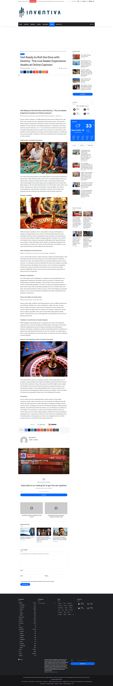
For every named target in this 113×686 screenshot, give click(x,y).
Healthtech (22, 639)
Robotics (22, 643)
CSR (22, 681)
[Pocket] (46, 72)
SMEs (21, 615)
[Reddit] (37, 72)
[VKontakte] (40, 72)
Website (46, 575)
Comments (90, 145)
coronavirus (69, 603)
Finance (21, 609)
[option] (43, 461)
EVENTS (20, 619)
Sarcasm (21, 627)
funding (70, 607)
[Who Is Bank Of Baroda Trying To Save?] (76, 56)
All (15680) (82, 94)
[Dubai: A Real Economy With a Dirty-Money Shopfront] (76, 80)
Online (22, 256)
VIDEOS (20, 655)
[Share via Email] (54, 430)
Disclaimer (57, 683)
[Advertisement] (56, 37)
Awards (61, 683)
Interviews (45, 24)
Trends (52, 24)
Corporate (22, 604)
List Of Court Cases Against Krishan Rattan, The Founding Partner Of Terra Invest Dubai (59, 538)
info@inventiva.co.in (54, 672)
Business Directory (67, 683)
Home (20, 24)
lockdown (60, 612)
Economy (22, 607)
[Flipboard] (52, 424)
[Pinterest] (34, 72)
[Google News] (41, 424)
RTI (19, 625)
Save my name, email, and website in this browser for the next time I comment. (37, 581)
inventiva (71, 609)
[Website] (29, 440)
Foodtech (22, 635)
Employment (21, 617)
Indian (66, 609)
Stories (39, 24)
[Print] (57, 430)
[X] (24, 72)
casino (38, 127)
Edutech (22, 631)
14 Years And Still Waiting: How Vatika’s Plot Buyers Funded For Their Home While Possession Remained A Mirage (86, 193)
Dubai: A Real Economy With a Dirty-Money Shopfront (86, 80)
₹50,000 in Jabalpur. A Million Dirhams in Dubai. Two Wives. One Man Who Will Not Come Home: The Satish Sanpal (86, 72)
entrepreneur (60, 607)
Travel (21, 647)
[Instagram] (37, 440)
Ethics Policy (42, 683)
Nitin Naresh (25, 68)
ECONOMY (71, 605)
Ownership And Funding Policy (76, 681)
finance (66, 607)
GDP (21, 611)
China (64, 603)
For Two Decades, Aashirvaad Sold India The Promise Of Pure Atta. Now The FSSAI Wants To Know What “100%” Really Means (87, 166)
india (62, 609)
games (47, 178)
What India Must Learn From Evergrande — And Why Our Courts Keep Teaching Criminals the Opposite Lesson (86, 63)
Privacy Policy (32, 681)
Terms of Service (39, 681)
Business (32, 24)
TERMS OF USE (66, 681)
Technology (22, 645)
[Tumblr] (31, 72)
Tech (20, 651)
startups (69, 614)
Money (21, 613)
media (65, 612)
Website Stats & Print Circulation (55, 681)
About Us (26, 681)
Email (21, 575)
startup (65, 614)
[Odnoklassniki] (43, 72)
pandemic (60, 614)
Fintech (21, 633)
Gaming (21, 637)
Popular (74, 145)
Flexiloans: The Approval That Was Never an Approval (27, 537)
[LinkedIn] (28, 72)
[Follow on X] (28, 68)
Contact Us (59, 24)
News (69, 612)
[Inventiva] (39, 12)
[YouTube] (36, 440)
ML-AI (21, 641)
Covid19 (65, 605)
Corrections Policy (50, 683)
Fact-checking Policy (88, 681)
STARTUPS (21, 629)
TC (73, 614)
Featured (21, 621)
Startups (26, 24)
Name (21, 570)
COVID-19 (60, 605)
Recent (82, 145)
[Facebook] (21, 72)
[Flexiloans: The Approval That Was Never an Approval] (27, 532)
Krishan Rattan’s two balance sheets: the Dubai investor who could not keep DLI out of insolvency (44, 538)
